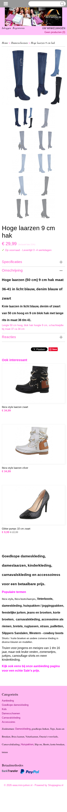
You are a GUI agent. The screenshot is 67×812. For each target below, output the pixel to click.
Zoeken (61, 4)
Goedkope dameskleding (15, 704)
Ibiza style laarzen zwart (15, 407)
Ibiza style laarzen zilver (15, 467)
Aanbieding (8, 700)
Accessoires (8, 722)
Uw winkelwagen (53, 28)
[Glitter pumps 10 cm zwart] (33, 505)
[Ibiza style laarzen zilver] (33, 444)
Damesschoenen (19, 43)
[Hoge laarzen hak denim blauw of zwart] (33, 77)
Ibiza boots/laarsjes (25, 599)
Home (5, 43)
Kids (4, 709)
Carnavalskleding (11, 717)
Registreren (19, 28)
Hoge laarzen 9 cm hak (43, 43)
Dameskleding (23, 728)
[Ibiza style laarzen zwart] (33, 383)
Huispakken (27, 744)
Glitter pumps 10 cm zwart (16, 528)
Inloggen (6, 28)
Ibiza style (7, 599)
